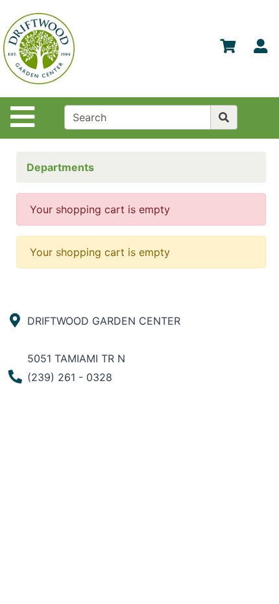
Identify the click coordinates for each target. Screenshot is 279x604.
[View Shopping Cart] (228, 48)
